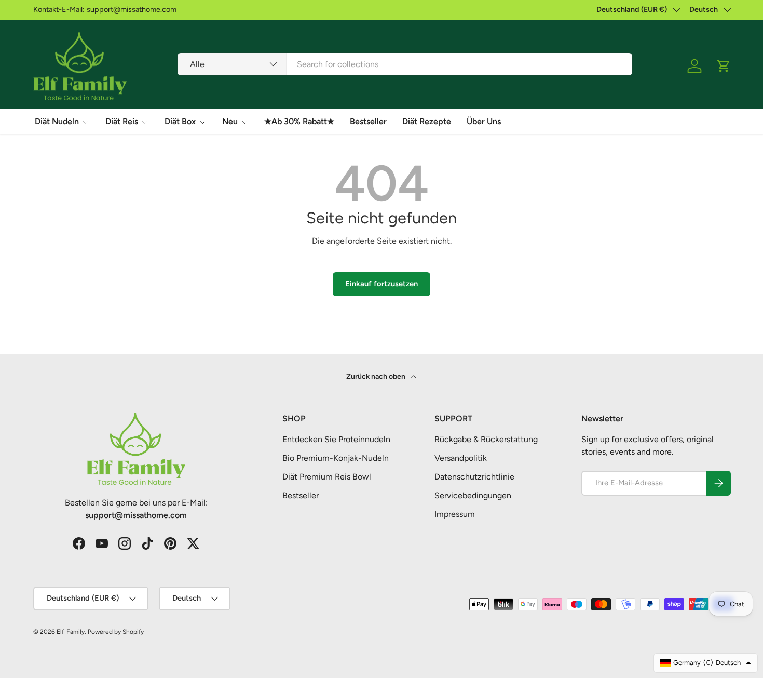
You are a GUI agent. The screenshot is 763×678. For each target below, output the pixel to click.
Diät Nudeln (57, 121)
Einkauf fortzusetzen (381, 283)
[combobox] (405, 64)
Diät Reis (121, 121)
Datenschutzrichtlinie (474, 477)
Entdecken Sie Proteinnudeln (336, 439)
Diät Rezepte (426, 121)
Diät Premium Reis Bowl (326, 477)
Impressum (454, 514)
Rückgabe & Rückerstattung (486, 439)
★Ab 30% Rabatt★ (299, 121)
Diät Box (180, 121)
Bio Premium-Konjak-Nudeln (335, 458)
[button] (723, 66)
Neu (230, 121)
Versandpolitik (460, 458)
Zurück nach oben (376, 376)
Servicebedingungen (472, 495)
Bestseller (368, 121)
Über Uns (484, 121)
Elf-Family (71, 631)
